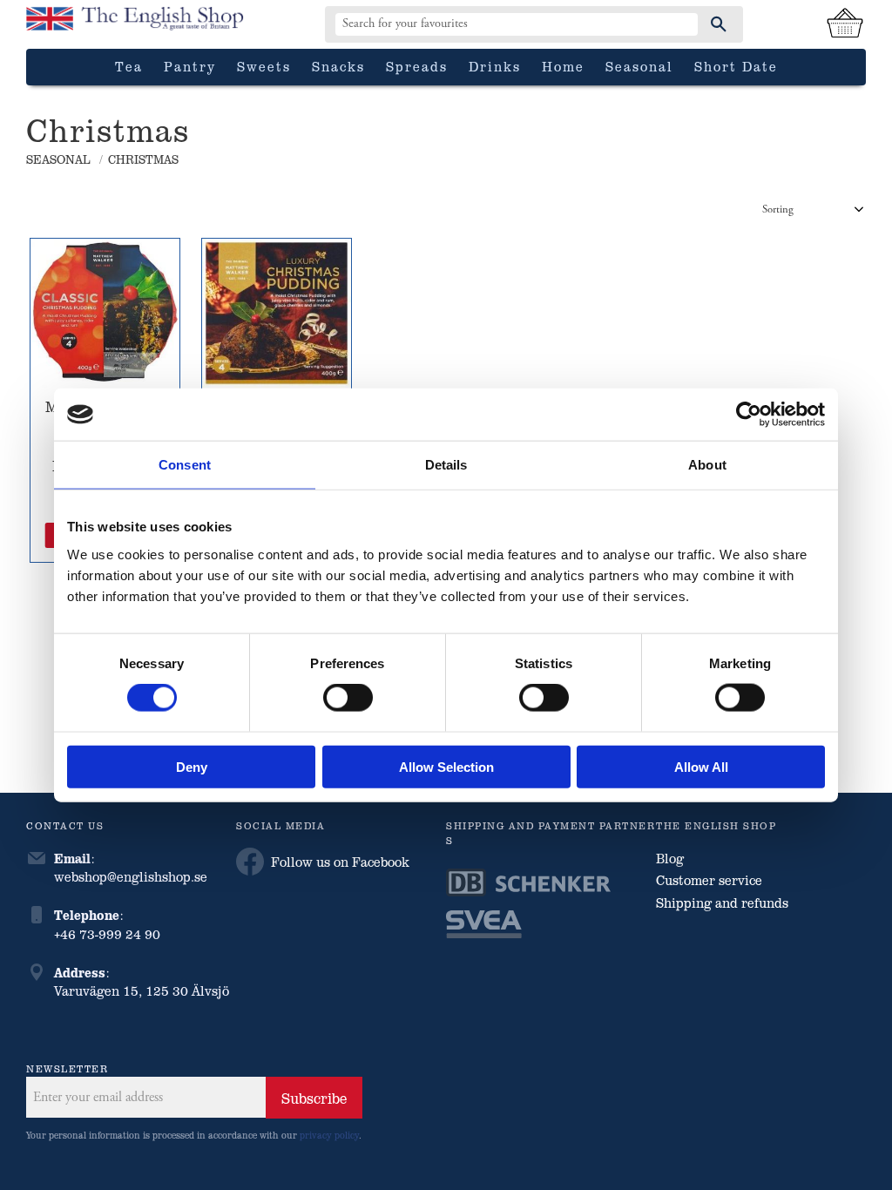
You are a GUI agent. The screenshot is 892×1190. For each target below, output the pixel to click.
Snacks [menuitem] (338, 66)
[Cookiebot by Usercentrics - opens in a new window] (748, 415)
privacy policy (329, 1134)
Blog (670, 858)
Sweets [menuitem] (264, 66)
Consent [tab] (185, 464)
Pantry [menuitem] (190, 66)
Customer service (709, 879)
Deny (191, 766)
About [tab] (707, 464)
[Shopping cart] (845, 24)
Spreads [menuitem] (417, 66)
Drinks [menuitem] (495, 66)
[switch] (348, 698)
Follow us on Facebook (340, 861)
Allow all (701, 766)
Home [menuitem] (563, 66)
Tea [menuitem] (129, 66)
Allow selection (446, 766)
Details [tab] (446, 464)
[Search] (719, 24)
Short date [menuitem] (736, 66)
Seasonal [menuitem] (639, 66)
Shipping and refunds (722, 902)
